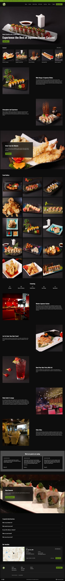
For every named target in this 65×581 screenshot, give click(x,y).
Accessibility (21, 575)
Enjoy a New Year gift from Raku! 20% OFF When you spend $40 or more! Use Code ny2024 (18, 0)
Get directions (57, 548)
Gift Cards (40, 4)
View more (25, 464)
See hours (52, 558)
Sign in (54, 4)
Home (13, 567)
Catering (45, 4)
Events (30, 4)
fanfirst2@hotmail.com (42, 554)
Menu (26, 4)
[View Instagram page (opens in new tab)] (3, 579)
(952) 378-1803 (40, 553)
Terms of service (14, 575)
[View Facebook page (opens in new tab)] (2, 579)
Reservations (14, 570)
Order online (58, 558)
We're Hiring (35, 4)
